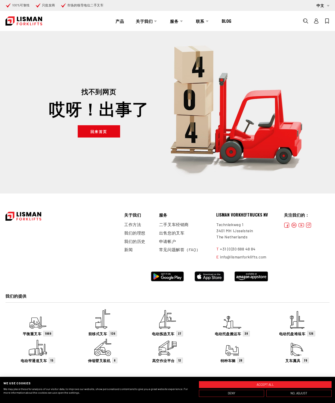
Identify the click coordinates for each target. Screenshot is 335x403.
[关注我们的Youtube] (301, 225)
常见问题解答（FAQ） (179, 249)
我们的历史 (134, 241)
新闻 (128, 249)
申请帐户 (167, 241)
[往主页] (23, 21)
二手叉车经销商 (174, 224)
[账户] (316, 21)
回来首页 (98, 131)
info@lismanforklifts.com (243, 256)
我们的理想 (134, 232)
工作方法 (132, 224)
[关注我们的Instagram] (308, 225)
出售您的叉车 (171, 232)
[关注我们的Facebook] (286, 225)
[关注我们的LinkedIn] (294, 225)
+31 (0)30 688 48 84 (237, 248)
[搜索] (305, 21)
